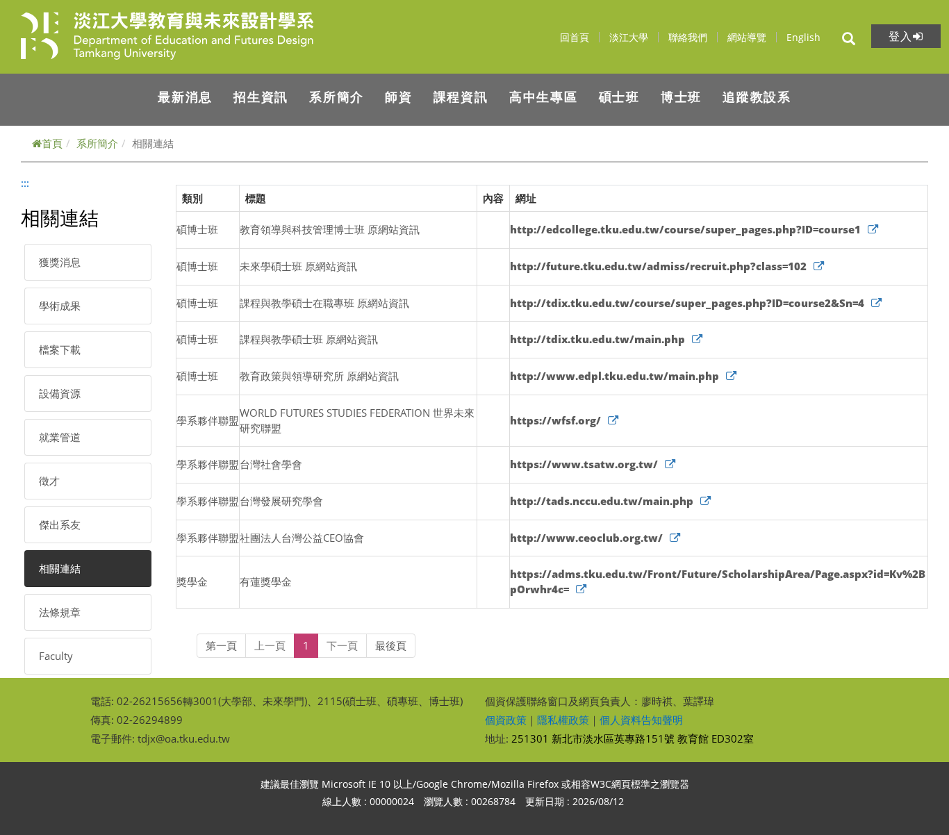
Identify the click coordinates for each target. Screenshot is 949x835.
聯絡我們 (689, 37)
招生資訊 (260, 96)
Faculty (56, 656)
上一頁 (270, 645)
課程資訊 (461, 96)
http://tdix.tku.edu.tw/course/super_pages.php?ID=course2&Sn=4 (687, 303)
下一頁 (342, 645)
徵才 (49, 481)
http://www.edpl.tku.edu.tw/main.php (614, 376)
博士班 (681, 96)
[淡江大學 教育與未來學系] (204, 35)
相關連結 (60, 568)
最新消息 (185, 96)
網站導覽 (748, 37)
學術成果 (60, 306)
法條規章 (60, 612)
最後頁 (390, 645)
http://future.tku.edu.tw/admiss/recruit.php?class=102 (658, 266)
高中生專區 (543, 96)
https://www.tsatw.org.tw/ (584, 464)
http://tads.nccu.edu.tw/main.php (601, 501)
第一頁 (221, 645)
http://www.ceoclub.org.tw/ (586, 538)
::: (25, 183)
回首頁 (576, 37)
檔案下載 (60, 349)
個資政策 (506, 720)
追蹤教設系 (757, 96)
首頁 (52, 143)
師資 (399, 96)
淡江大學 (630, 37)
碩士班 (619, 96)
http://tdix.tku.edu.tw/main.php (597, 339)
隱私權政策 (563, 720)
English (803, 37)
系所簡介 (336, 96)
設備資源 (60, 393)
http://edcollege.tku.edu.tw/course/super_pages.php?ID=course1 (685, 229)
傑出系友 (60, 524)
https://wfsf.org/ (555, 420)
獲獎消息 (60, 262)
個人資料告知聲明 (641, 720)
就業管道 (60, 437)
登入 (901, 36)
